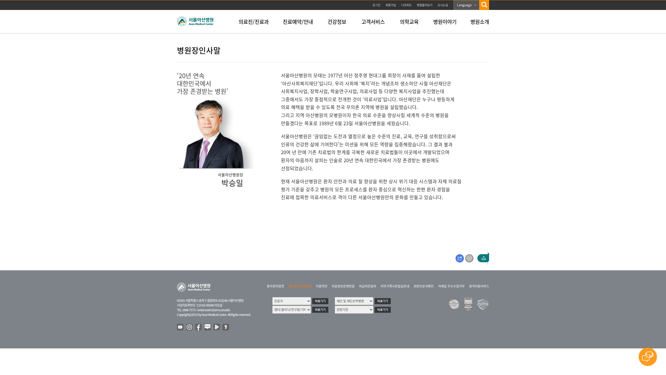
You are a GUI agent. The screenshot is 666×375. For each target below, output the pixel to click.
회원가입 (391, 5)
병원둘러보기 (424, 5)
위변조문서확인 (424, 286)
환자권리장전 (275, 286)
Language (464, 5)
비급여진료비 (367, 286)
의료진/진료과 (254, 22)
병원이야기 (445, 22)
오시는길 (443, 5)
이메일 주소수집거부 (451, 286)
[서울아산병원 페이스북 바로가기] (198, 327)
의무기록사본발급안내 (395, 286)
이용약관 (321, 286)
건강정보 (337, 22)
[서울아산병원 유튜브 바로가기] (180, 327)
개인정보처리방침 (300, 286)
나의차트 (406, 5)
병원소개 (479, 22)
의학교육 (409, 22)
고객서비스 (373, 22)
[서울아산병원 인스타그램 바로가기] (189, 327)
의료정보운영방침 (343, 286)
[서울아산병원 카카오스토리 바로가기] (226, 327)
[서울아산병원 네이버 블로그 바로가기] (208, 327)
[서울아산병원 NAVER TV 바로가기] (217, 327)
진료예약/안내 (298, 22)
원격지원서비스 (479, 286)
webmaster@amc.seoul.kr (213, 310)
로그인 (376, 5)
